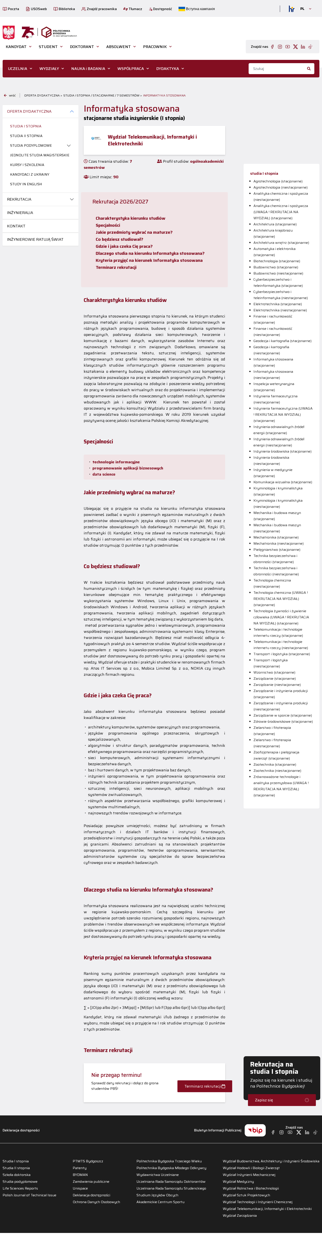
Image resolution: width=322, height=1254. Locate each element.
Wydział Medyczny (238, 1181)
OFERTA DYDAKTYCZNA (29, 111)
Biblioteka (66, 9)
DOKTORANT (82, 47)
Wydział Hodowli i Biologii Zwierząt (251, 1168)
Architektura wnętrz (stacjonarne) (281, 242)
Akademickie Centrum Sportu (160, 1202)
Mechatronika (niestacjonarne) (278, 543)
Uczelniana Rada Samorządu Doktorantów (170, 1181)
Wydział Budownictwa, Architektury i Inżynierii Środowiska (271, 1161)
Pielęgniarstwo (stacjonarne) (276, 549)
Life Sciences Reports (20, 1188)
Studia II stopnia (26, 136)
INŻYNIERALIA (20, 213)
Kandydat (16, 47)
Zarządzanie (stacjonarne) (274, 678)
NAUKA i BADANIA (88, 69)
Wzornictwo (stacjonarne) (274, 672)
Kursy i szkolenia (27, 165)
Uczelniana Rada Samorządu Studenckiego (171, 1188)
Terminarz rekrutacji (202, 1086)
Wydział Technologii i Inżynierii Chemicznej (257, 1202)
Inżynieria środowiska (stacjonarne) (282, 451)
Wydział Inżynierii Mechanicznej (249, 1174)
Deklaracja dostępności (21, 1130)
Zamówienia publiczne (91, 1181)
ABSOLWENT (118, 47)
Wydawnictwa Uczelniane (157, 1174)
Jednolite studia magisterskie (39, 155)
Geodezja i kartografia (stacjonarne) (282, 341)
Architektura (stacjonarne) (275, 224)
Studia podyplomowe (31, 145)
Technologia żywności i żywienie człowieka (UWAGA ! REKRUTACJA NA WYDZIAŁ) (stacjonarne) (281, 617)
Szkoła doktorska (16, 1174)
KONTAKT (16, 226)
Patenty (80, 1168)
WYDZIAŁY (49, 69)
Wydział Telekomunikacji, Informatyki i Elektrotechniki (267, 1208)
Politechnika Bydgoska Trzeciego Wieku (169, 1161)
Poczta (13, 9)
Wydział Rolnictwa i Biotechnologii (251, 1188)
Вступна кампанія (200, 9)
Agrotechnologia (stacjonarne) (278, 181)
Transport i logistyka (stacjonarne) (281, 654)
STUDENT (48, 47)
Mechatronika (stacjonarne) (276, 537)
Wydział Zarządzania (240, 1215)
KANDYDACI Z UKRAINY (29, 174)
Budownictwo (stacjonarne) (275, 267)
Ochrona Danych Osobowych (96, 1202)
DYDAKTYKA (167, 69)
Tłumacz (135, 9)
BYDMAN (80, 1174)
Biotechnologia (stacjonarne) (276, 261)
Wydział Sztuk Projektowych (246, 1195)
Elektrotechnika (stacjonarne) (277, 304)
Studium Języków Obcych (157, 1195)
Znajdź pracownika (101, 9)
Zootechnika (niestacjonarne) (277, 770)
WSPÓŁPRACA (130, 69)
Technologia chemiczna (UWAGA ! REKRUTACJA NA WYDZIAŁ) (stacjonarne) (280, 599)
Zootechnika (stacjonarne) (274, 764)
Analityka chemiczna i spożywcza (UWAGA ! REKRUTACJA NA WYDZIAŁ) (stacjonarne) (280, 212)
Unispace (80, 1188)
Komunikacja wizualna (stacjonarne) (282, 482)
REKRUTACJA (19, 199)
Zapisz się (264, 1100)
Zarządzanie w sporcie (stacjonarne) (282, 715)
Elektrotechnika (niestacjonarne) (280, 310)
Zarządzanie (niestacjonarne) (277, 684)
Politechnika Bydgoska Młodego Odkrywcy (171, 1168)
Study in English (26, 184)
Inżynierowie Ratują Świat (35, 239)
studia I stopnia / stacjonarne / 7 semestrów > (102, 95)
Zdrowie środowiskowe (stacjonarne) (283, 721)
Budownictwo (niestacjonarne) (278, 273)
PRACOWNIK (155, 47)
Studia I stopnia (25, 126)
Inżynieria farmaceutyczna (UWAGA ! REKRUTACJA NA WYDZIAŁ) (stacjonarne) (283, 414)
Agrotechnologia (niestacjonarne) (280, 187)
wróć (12, 95)
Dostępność (162, 9)
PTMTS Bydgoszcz (88, 1161)
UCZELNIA (17, 69)
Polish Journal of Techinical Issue (29, 1195)
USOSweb (38, 9)
